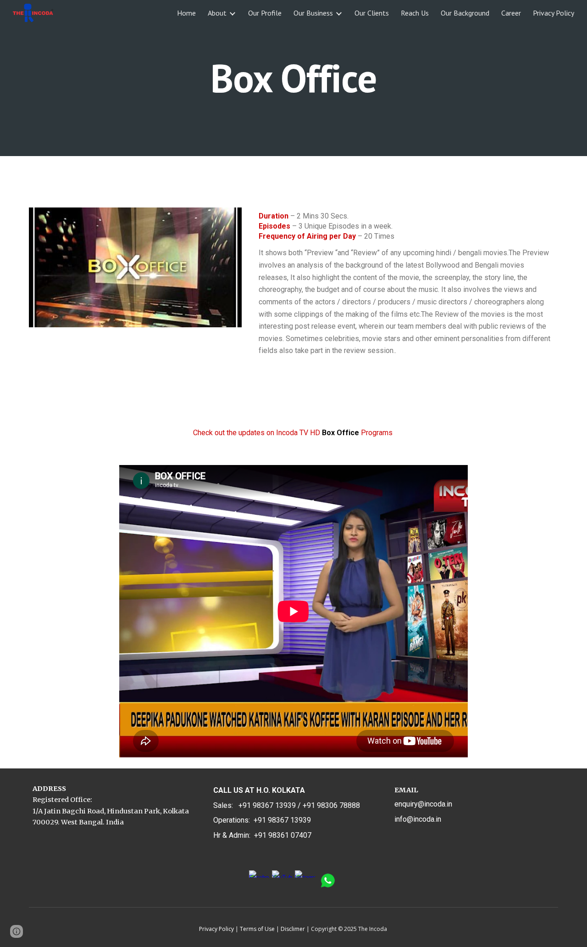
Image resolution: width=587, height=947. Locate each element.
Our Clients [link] (371, 12)
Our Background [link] (465, 12)
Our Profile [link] (265, 12)
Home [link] (186, 12)
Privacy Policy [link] (553, 12)
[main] (293, 78)
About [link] (217, 12)
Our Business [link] (313, 12)
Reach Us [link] (415, 12)
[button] (16, 931)
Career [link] (511, 12)
